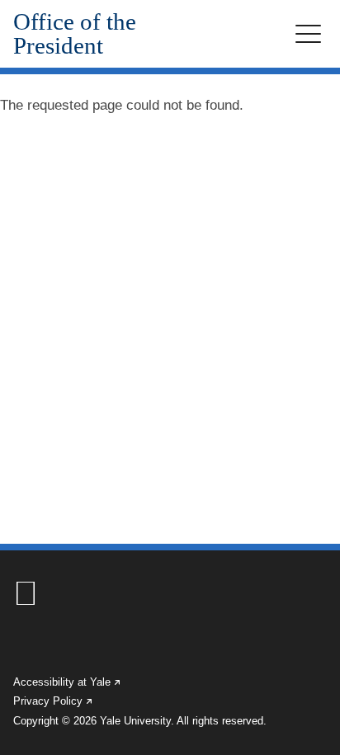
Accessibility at (67, 682)
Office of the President (74, 34)
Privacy (53, 701)
